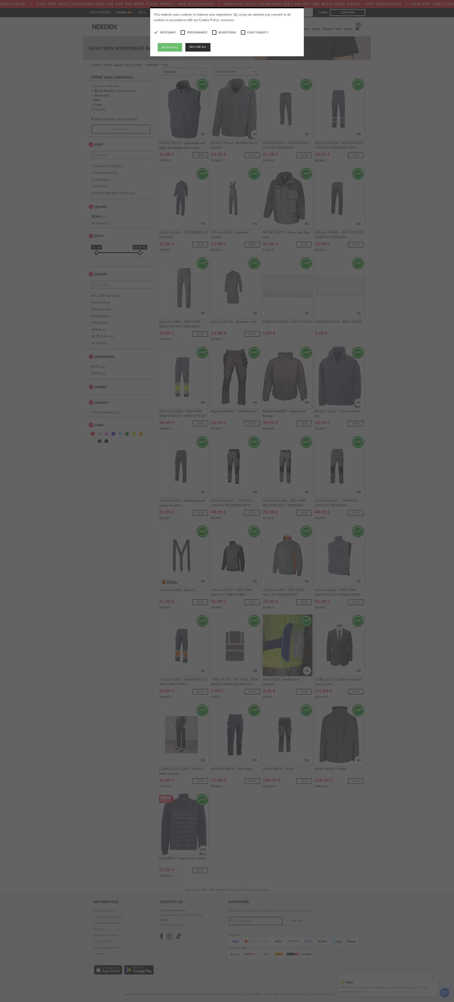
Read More (227, 20)
